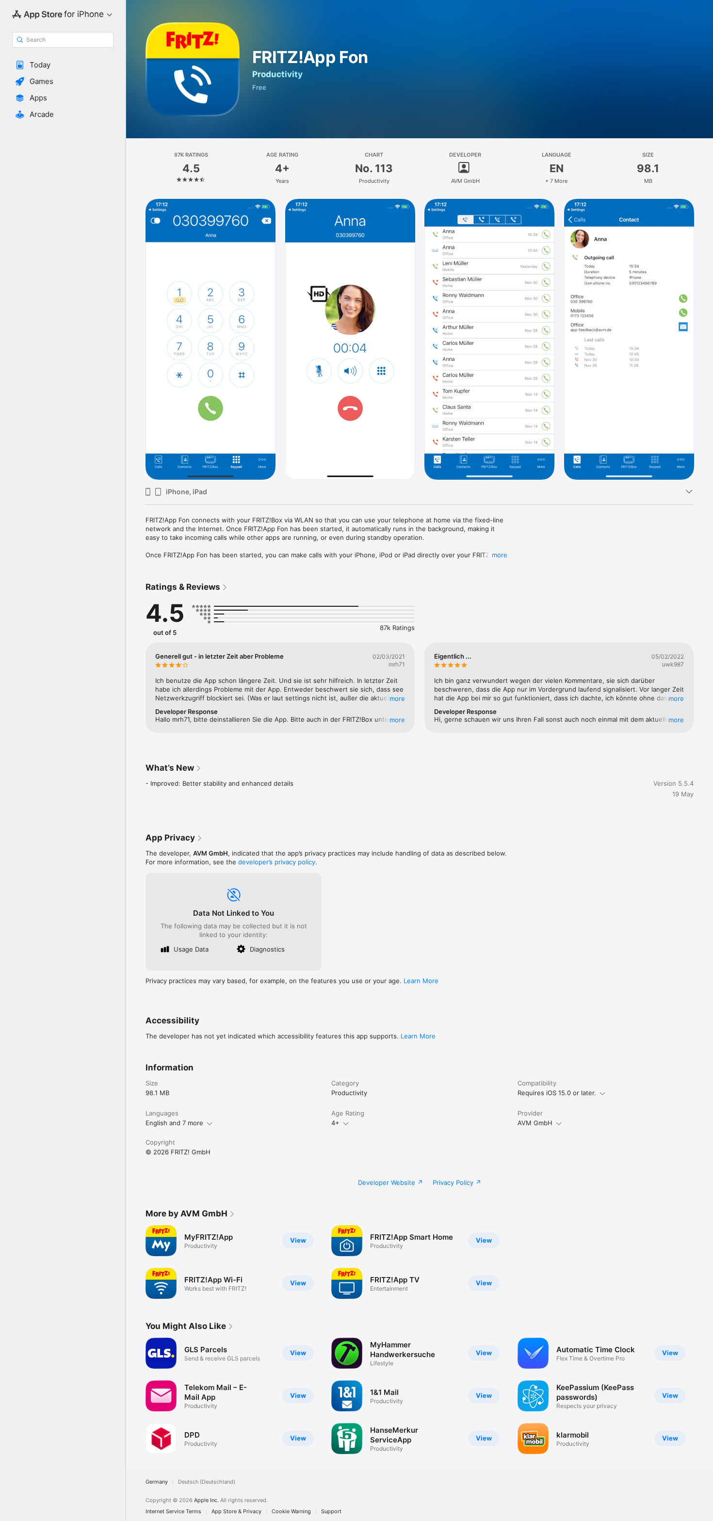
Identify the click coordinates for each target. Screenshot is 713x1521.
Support (331, 1511)
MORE (397, 698)
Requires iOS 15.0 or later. (557, 1093)
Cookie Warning (291, 1511)
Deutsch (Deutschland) (206, 1482)
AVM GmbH (535, 1123)
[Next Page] (703, 687)
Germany (157, 1482)
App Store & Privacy (236, 1511)
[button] (63, 65)
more (499, 555)
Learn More (421, 981)
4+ (335, 1123)
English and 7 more (174, 1123)
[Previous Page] (136, 687)
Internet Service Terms (173, 1511)
